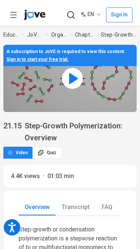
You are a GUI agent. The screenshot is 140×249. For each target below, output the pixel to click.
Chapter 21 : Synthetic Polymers (84, 35)
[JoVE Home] (35, 15)
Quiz (51, 152)
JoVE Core (35, 35)
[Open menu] (13, 15)
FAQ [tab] (107, 207)
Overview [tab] (37, 207)
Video (22, 152)
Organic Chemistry (59, 35)
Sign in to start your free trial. (37, 59)
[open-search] (70, 15)
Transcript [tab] (76, 207)
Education (11, 35)
